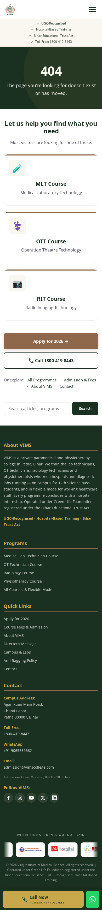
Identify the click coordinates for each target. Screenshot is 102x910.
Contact (66, 386)
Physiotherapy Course (23, 581)
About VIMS (41, 386)
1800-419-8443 (16, 733)
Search (85, 408)
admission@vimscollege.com (29, 767)
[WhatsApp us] (92, 899)
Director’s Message (20, 643)
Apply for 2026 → (51, 341)
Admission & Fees (80, 379)
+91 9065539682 (18, 750)
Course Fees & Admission (26, 627)
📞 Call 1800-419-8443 (51, 360)
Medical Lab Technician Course (31, 555)
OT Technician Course (23, 564)
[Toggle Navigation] (92, 9)
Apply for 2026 (16, 618)
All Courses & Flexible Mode (28, 589)
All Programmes (41, 379)
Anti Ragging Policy (20, 660)
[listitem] (8, 798)
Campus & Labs (17, 652)
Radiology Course (19, 572)
